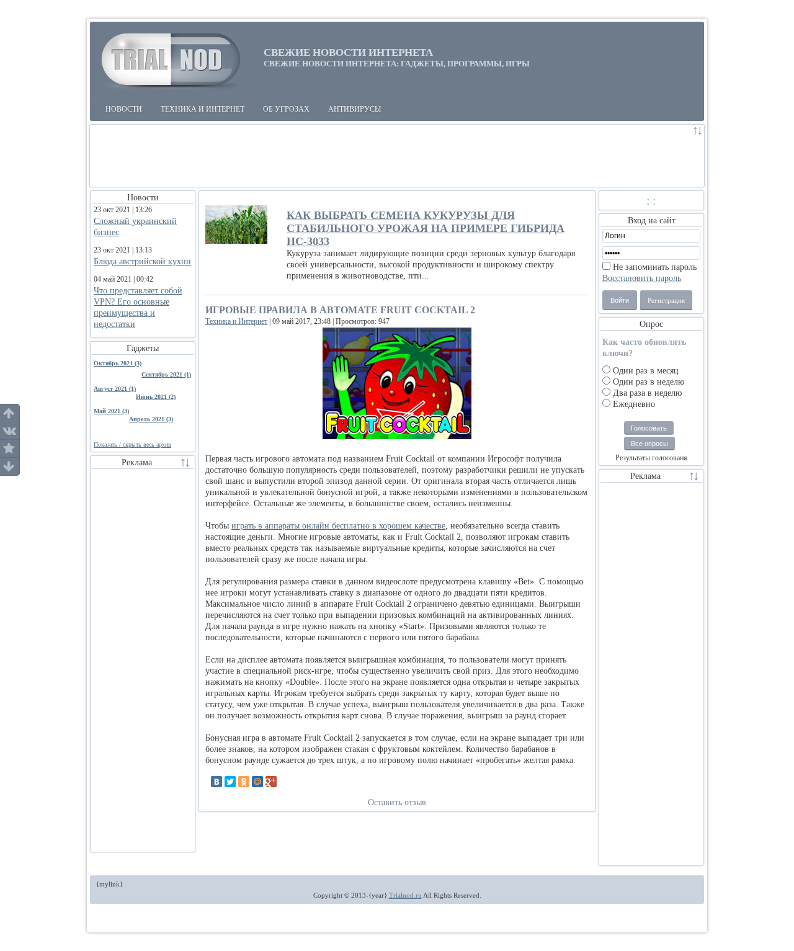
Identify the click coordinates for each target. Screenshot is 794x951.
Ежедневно (632, 404)
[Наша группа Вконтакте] (9, 431)
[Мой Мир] (257, 781)
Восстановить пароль (641, 278)
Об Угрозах (286, 109)
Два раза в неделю (646, 393)
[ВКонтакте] (216, 781)
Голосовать (649, 428)
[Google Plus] (271, 781)
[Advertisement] (391, 156)
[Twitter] (230, 781)
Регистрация (666, 300)
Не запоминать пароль (653, 267)
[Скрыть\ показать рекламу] (698, 132)
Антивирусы (354, 109)
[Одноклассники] (243, 781)
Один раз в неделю (647, 381)
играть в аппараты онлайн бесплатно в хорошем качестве (338, 525)
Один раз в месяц (644, 370)
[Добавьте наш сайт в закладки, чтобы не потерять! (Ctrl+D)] (9, 449)
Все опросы (649, 443)
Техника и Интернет (202, 109)
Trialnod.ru (405, 895)
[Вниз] (9, 466)
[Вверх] (9, 413)
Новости (123, 109)
